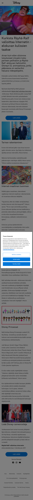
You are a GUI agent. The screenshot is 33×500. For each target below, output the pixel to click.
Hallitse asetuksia (16, 254)
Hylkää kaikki (16, 259)
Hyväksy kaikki (16, 264)
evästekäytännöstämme (8, 249)
